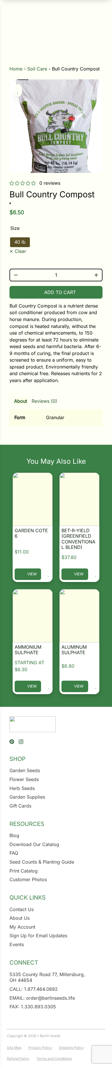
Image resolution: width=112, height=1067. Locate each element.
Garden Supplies (27, 797)
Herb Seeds (22, 788)
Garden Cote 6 (31, 533)
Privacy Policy (40, 1047)
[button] (18, 90)
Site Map (14, 1047)
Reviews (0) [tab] (44, 401)
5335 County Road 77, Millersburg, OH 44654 (47, 977)
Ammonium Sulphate (28, 649)
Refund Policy (18, 1058)
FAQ (13, 853)
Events (16, 944)
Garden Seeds (24, 770)
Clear (20, 251)
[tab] (56, 409)
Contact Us (21, 909)
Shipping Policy (71, 1047)
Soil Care (37, 69)
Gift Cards (20, 806)
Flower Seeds (24, 779)
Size (15, 228)
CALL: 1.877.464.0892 (33, 989)
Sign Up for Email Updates (38, 935)
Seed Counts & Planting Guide (41, 862)
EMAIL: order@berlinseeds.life (42, 998)
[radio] (20, 242)
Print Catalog (23, 871)
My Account (22, 927)
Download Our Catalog (34, 844)
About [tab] (20, 401)
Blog (14, 835)
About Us (19, 918)
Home (15, 69)
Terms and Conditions (54, 1058)
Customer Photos (28, 879)
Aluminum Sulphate (74, 649)
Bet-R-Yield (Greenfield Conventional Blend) (78, 539)
